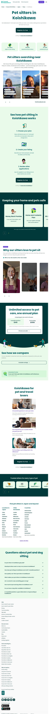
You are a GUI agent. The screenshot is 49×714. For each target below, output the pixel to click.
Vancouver (15, 528)
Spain (26, 520)
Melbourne (15, 516)
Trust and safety (5, 610)
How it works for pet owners (8, 604)
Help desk (4, 612)
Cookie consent (5, 620)
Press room (4, 636)
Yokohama (4, 516)
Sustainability (4, 630)
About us (3, 626)
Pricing (3, 608)
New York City (16, 518)
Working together (5, 640)
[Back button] (5, 102)
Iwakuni (4, 530)
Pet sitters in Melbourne (7, 660)
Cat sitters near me (6, 647)
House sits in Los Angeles (7, 677)
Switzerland (27, 533)
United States (28, 510)
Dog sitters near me (6, 649)
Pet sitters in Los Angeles (7, 656)
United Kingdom (28, 512)
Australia (27, 514)
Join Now (41, 2)
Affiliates (3, 638)
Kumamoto (4, 532)
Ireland (26, 531)
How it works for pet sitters (7, 606)
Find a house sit (24, 2)
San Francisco (16, 526)
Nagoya (4, 526)
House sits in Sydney (6, 679)
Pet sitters (4, 645)
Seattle (15, 530)
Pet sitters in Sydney (6, 658)
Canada (26, 516)
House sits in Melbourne (7, 681)
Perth (14, 524)
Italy (26, 529)
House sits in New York (6, 675)
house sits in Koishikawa (26, 35)
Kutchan (4, 535)
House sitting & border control (8, 616)
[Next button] (9, 102)
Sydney (15, 514)
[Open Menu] (46, 2)
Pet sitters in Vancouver (7, 662)
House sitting (4, 669)
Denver (15, 535)
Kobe (3, 522)
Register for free (22, 30)
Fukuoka (4, 520)
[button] (11, 277)
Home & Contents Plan (7, 614)
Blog (2, 634)
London (15, 512)
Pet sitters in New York (6, 654)
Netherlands (27, 527)
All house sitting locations (7, 686)
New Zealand (28, 525)
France (26, 523)
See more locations (7, 537)
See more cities (17, 537)
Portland (15, 532)
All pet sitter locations (6, 664)
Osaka (3, 514)
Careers (3, 632)
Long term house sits (6, 671)
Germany (27, 518)
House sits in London (6, 673)
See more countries (30, 535)
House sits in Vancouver (7, 684)
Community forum (6, 628)
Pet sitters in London (6, 651)
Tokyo (3, 512)
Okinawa (4, 518)
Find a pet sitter (16, 2)
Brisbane (15, 522)
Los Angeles (16, 520)
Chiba (3, 528)
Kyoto (3, 524)
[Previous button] (4, 296)
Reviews (3, 618)
